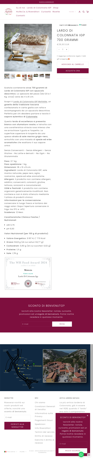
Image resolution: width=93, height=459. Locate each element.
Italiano (71, 11)
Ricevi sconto (72, 450)
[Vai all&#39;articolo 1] (6, 76)
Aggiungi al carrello (73, 64)
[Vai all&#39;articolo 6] (36, 75)
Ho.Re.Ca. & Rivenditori (27, 11)
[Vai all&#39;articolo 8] (47, 76)
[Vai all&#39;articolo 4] (24, 77)
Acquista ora (73, 71)
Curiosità (46, 11)
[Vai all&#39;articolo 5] (30, 77)
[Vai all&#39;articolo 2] (12, 76)
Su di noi (20, 7)
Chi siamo (40, 402)
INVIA (62, 324)
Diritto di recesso (43, 436)
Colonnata (31, 116)
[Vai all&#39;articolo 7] (41, 75)
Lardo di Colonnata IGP (39, 7)
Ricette (56, 11)
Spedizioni (40, 424)
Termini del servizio (45, 432)
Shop (55, 7)
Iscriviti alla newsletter (17, 425)
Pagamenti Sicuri (44, 420)
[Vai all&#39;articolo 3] (18, 75)
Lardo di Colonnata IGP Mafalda (30, 101)
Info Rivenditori (43, 428)
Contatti (20, 15)
